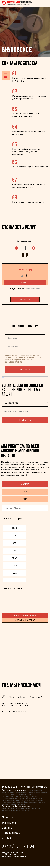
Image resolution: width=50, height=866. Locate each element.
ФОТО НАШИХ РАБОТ (25, 620)
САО (14, 565)
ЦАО (14, 573)
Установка (9, 822)
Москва (25, 484)
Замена (7, 827)
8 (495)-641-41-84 (17, 711)
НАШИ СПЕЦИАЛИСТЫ (25, 615)
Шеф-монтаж (11, 832)
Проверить (25, 420)
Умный (6, 838)
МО (25, 492)
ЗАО (15, 543)
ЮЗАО (14, 535)
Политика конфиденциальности (17, 806)
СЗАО (14, 581)
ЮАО (14, 528)
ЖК (25, 499)
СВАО (14, 558)
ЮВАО (15, 550)
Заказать (25, 369)
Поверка (7, 817)
